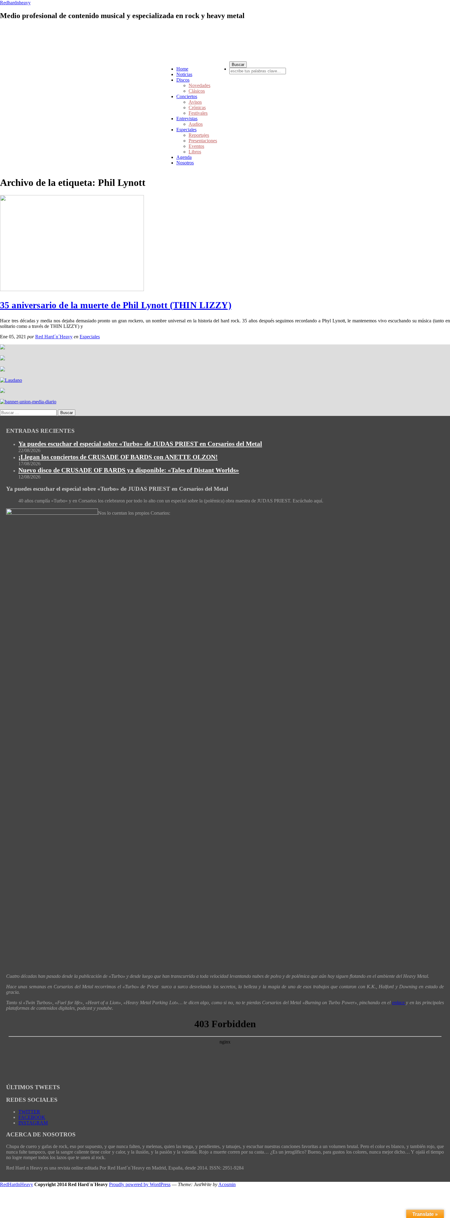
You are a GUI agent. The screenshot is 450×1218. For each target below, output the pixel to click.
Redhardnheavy (15, 2)
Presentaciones (203, 140)
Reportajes (199, 135)
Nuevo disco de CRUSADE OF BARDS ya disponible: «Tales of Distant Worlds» (128, 470)
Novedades (199, 85)
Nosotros (185, 162)
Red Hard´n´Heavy (54, 336)
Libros (195, 151)
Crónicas (197, 107)
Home (182, 68)
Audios (196, 124)
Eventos (196, 146)
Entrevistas (186, 118)
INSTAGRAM (33, 1122)
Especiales (186, 129)
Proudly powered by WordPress (140, 1184)
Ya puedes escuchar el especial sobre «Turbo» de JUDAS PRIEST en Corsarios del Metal (140, 444)
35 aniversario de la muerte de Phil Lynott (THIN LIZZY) (115, 305)
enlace (399, 1002)
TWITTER (29, 1111)
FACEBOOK (31, 1117)
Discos (182, 80)
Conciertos (186, 96)
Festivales (198, 113)
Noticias (184, 74)
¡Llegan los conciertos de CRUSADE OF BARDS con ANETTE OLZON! (118, 457)
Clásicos (197, 91)
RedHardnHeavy (16, 1184)
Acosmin (227, 1184)
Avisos (195, 102)
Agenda (184, 157)
